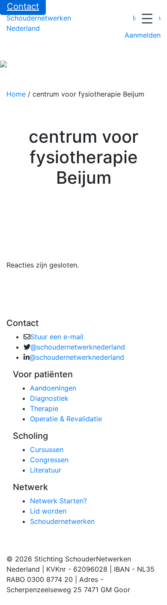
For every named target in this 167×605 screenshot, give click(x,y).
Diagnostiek (49, 398)
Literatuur (45, 470)
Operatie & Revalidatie (66, 418)
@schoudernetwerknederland (77, 347)
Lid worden (48, 511)
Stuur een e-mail (57, 336)
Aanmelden (143, 35)
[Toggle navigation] (12, 52)
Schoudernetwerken (62, 521)
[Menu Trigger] (147, 18)
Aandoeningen (53, 388)
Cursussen (46, 449)
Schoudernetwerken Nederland (38, 23)
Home (16, 94)
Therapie (44, 408)
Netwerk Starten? (58, 500)
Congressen (49, 459)
